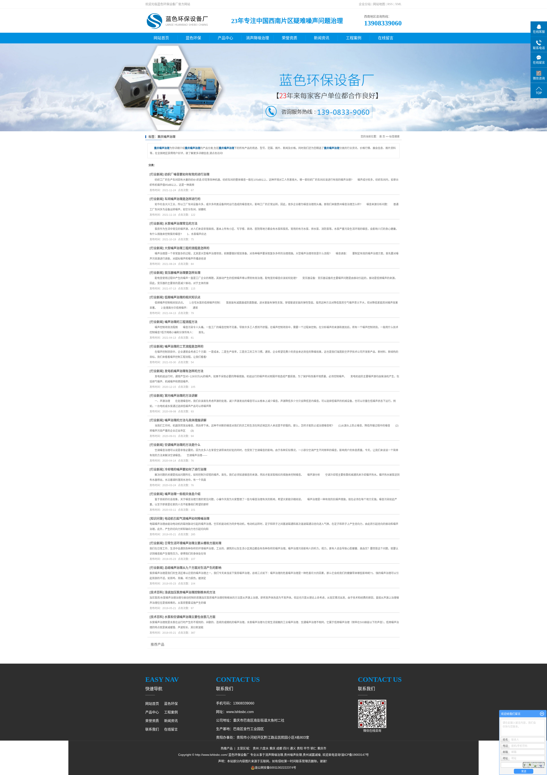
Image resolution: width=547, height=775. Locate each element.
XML (398, 4)
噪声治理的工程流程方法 (181, 321)
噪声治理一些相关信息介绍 (182, 494)
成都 (279, 748)
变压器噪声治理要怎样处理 (182, 272)
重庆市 (321, 748)
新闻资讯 (321, 38)
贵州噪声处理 (293, 754)
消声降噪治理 (257, 38)
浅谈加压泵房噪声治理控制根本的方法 (190, 592)
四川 (286, 748)
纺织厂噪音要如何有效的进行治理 (187, 174)
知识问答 (157, 518)
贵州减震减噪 (312, 754)
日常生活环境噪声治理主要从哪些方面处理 (193, 543)
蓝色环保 (193, 38)
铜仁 (313, 748)
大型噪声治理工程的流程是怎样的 (187, 248)
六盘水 (264, 748)
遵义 (293, 748)
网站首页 (161, 38)
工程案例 (353, 38)
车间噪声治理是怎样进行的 (182, 199)
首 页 (382, 136)
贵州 (256, 748)
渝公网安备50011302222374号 (275, 767)
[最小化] (542, 714)
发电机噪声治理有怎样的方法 (184, 371)
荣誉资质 (289, 38)
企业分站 (365, 4)
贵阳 (300, 748)
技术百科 (157, 592)
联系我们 (152, 729)
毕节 (307, 748)
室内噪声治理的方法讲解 (181, 395)
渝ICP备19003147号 (355, 754)
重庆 (272, 748)
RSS (390, 4)
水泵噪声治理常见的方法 (181, 223)
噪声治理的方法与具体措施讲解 (185, 420)
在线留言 (385, 38)
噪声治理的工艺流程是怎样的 (184, 346)
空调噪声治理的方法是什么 (182, 444)
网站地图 (379, 4)
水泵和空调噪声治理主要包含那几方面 (190, 617)
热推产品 (227, 748)
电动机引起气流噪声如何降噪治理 (187, 518)
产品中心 (225, 38)
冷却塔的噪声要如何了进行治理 (185, 469)
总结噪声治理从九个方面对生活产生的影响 (193, 567)
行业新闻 (157, 174)
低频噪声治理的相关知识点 (182, 297)
